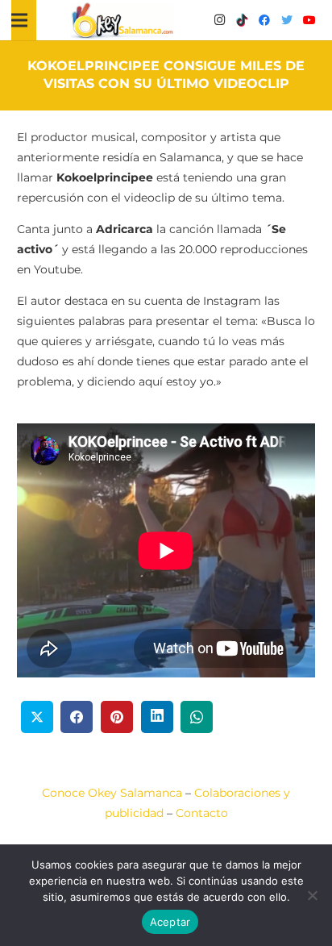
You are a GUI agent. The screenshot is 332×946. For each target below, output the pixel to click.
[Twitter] (287, 20)
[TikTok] (241, 20)
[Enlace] (122, 20)
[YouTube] (309, 20)
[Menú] (19, 20)
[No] (312, 895)
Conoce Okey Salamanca (112, 793)
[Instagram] (219, 20)
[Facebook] (264, 20)
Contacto (202, 813)
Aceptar (170, 921)
